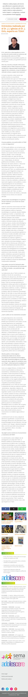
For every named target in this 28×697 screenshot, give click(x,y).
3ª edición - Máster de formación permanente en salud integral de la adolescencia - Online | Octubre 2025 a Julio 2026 (14, 597)
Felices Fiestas (5, 534)
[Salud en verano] (20, 540)
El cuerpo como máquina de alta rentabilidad (7, 522)
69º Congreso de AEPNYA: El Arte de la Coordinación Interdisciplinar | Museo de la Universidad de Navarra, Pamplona (14, 636)
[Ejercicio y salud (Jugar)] (20, 529)
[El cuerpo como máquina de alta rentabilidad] (7, 516)
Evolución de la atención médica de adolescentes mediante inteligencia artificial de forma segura (15, 571)
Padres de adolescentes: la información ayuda (14, 23)
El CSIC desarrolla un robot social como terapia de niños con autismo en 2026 (15, 557)
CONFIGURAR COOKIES (12, 19)
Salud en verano (18, 545)
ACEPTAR (23, 19)
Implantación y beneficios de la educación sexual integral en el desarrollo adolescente (14, 565)
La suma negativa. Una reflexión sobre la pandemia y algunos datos (7, 547)
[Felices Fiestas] (7, 529)
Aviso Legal (4, 674)
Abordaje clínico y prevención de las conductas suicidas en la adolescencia (15, 561)
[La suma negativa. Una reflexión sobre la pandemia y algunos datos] (7, 540)
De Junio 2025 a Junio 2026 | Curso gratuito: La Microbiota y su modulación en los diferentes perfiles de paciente (13, 642)
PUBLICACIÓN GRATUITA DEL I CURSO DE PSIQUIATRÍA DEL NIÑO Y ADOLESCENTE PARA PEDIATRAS (14, 603)
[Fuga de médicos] (20, 516)
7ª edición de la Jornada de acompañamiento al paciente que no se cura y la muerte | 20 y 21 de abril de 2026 (14, 625)
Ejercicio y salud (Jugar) (20, 534)
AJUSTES (18, 14)
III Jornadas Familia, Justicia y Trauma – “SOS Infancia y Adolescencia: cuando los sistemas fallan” (13, 630)
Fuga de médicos (18, 521)
